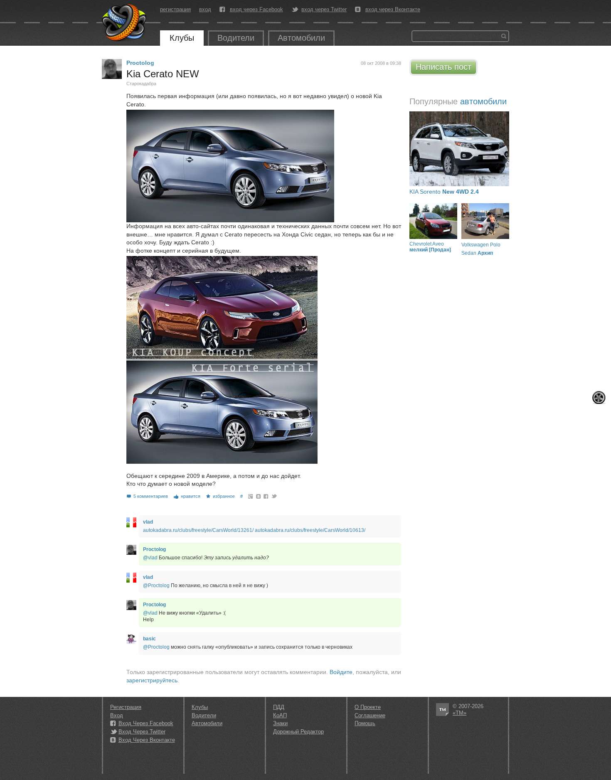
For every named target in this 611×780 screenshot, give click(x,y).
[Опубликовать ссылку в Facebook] (266, 496)
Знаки (280, 723)
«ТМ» (459, 713)
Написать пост (443, 66)
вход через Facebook (256, 9)
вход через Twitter (324, 9)
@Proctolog (156, 585)
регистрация (175, 9)
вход (205, 9)
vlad (148, 522)
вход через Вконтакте (392, 9)
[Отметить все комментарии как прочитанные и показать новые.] (599, 397)
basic (149, 639)
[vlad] (131, 522)
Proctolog (140, 62)
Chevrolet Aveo (430, 247)
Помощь (365, 723)
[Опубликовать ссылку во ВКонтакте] (258, 496)
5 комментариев (150, 496)
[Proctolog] (112, 69)
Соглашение (370, 715)
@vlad (150, 558)
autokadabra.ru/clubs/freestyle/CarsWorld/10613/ (310, 530)
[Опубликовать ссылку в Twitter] (273, 496)
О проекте (368, 707)
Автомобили (301, 37)
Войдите (341, 672)
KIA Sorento (444, 191)
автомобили (483, 101)
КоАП (280, 715)
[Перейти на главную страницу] (125, 23)
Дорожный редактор (298, 731)
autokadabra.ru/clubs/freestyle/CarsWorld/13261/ (198, 530)
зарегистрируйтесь (151, 680)
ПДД (278, 707)
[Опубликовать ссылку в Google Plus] (251, 496)
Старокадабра (141, 83)
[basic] (131, 639)
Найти (503, 36)
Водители (235, 37)
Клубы (182, 37)
